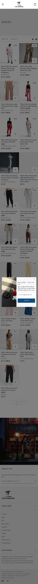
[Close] (34, 279)
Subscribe (26, 300)
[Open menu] (5, 4)
